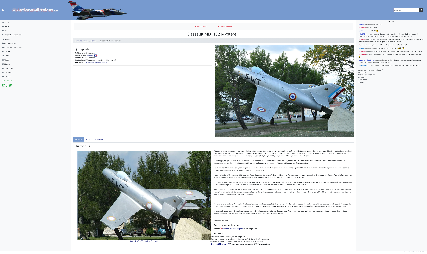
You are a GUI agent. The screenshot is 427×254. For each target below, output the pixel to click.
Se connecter (201, 26)
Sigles (6, 60)
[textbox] (405, 10)
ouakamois (363, 65)
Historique (78, 139)
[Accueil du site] (3, 10)
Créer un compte (225, 26)
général (361, 24)
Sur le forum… (363, 80)
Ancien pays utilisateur (366, 75)
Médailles (8, 72)
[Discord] (3, 86)
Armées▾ (7, 39)
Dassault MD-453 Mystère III (96, 63)
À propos (7, 77)
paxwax (361, 48)
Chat (6, 31)
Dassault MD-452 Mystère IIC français (144, 241)
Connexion (8, 81)
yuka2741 (362, 34)
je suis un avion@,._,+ (366, 60)
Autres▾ (7, 52)
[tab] (78, 139)
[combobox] (406, 10)
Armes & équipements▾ (13, 47)
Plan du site (8, 68)
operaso (361, 31)
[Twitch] (7, 86)
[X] (10, 86)
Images (361, 82)
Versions (361, 77)
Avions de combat (81, 41)
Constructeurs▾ (10, 43)
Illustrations (99, 139)
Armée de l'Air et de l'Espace (232, 229)
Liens (6, 56)
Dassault (94, 41)
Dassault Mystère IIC (220, 244)
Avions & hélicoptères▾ (13, 35)
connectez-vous (364, 70)
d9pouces (362, 27)
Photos (7, 64)
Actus (6, 22)
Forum (6, 26)
